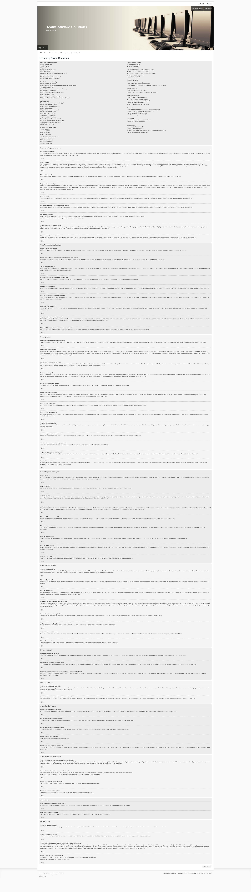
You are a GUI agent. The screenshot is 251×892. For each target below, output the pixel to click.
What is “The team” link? (133, 77)
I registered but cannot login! (47, 69)
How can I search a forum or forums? (137, 97)
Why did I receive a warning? (48, 117)
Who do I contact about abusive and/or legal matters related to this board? (146, 130)
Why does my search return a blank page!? (138, 101)
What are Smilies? (45, 132)
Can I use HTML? (45, 131)
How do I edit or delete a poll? (48, 111)
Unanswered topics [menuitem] (197, 8)
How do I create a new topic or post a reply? (52, 103)
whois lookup (149, 845)
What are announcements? (47, 138)
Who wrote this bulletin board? (135, 127)
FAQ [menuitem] (39, 48)
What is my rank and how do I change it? (51, 96)
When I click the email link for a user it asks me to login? (55, 98)
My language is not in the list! (48, 90)
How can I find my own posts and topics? (138, 104)
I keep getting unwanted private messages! (138, 83)
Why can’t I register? (45, 68)
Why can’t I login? (45, 71)
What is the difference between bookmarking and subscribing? (143, 109)
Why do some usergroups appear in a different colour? (141, 73)
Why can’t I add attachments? (48, 115)
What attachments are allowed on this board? (139, 120)
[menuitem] (41, 877)
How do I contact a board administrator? (137, 132)
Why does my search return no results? (137, 99)
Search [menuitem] (45, 48)
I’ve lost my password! (46, 75)
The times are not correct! (47, 87)
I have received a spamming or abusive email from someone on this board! (147, 85)
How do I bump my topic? (47, 124)
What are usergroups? (133, 68)
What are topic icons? (46, 143)
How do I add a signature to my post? (50, 106)
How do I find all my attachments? (136, 121)
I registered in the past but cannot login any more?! (53, 73)
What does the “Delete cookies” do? (49, 78)
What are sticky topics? (46, 140)
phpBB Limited (85, 827)
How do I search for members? (135, 102)
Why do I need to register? (47, 64)
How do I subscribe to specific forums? (137, 113)
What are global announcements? (49, 136)
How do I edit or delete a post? (48, 104)
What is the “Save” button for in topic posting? (52, 120)
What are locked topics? (46, 141)
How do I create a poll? (46, 108)
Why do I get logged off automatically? (50, 77)
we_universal (45, 874)
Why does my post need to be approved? (51, 122)
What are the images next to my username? (51, 92)
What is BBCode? (45, 129)
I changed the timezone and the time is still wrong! (53, 89)
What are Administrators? (134, 64)
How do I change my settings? (48, 83)
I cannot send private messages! (135, 82)
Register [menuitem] (202, 4)
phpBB (202, 288)
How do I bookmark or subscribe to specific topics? (140, 111)
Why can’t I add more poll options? (49, 110)
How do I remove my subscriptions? (136, 115)
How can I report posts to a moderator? (50, 119)
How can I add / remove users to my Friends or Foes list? (142, 92)
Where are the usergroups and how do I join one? (140, 69)
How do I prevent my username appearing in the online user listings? (58, 85)
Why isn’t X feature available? (135, 128)
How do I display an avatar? (47, 94)
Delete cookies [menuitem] (192, 873)
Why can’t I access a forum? (47, 113)
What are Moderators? (133, 66)
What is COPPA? (44, 66)
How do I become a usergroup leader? (137, 71)
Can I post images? (45, 134)
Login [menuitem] (210, 4)
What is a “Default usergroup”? (135, 75)
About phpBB (153, 827)
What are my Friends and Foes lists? (136, 90)
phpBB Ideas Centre (111, 836)
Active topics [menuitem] (208, 8)
